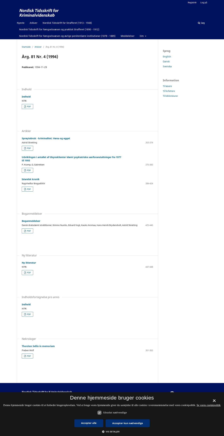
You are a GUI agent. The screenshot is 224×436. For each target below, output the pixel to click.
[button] (112, 432)
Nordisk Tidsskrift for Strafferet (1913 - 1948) (67, 22)
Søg (202, 22)
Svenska (167, 66)
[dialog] (112, 414)
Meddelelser (127, 35)
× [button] (214, 402)
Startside (26, 46)
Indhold (26, 96)
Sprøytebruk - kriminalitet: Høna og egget (46, 138)
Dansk (166, 61)
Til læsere (167, 86)
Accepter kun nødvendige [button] (127, 423)
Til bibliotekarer (170, 95)
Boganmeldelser (31, 220)
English (167, 56)
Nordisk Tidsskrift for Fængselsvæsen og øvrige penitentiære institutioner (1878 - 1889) (67, 35)
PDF (28, 106)
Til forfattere (169, 90)
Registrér (192, 2)
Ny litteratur (29, 262)
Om (142, 35)
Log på (203, 2)
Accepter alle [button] (89, 423)
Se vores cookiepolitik (209, 405)
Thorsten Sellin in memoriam (38, 346)
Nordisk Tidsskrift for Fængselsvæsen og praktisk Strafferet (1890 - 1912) (59, 29)
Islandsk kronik (31, 179)
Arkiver (33, 22)
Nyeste (20, 22)
